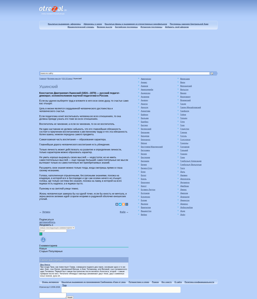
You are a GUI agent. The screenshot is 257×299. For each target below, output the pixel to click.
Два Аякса (45, 265)
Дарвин (183, 175)
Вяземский (185, 100)
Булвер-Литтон (148, 189)
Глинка (183, 132)
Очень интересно (50, 282)
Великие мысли (104, 27)
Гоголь (183, 136)
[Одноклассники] (123, 204)
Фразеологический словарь (81, 27)
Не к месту (167, 282)
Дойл (182, 214)
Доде (182, 211)
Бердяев (145, 136)
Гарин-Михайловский (190, 107)
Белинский (146, 129)
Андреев (145, 96)
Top (64, 285)
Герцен (183, 118)
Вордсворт (185, 96)
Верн (182, 82)
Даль (182, 171)
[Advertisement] (128, 50)
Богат (143, 175)
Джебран (184, 186)
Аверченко (146, 79)
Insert (70, 297)
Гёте (182, 121)
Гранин (183, 154)
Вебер (144, 214)
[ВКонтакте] (117, 204)
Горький (184, 150)
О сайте (178, 282)
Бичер (144, 164)
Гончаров (184, 146)
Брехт (143, 186)
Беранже (145, 132)
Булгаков (145, 193)
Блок (143, 171)
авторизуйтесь (47, 222)
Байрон (144, 114)
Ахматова (145, 111)
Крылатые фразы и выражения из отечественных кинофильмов (136, 24)
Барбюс (144, 121)
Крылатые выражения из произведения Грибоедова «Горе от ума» (94, 282)
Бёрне (144, 143)
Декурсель (185, 179)
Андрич (144, 100)
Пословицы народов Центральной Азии (189, 24)
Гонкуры (184, 143)
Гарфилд (184, 111)
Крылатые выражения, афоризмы (64, 24)
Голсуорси (185, 139)
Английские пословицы (126, 27)
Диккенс (184, 204)
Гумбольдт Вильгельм (191, 164)
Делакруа (184, 182)
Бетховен (145, 150)
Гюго (182, 168)
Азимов (144, 86)
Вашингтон (146, 211)
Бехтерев (145, 157)
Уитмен (46, 212)
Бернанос (145, 139)
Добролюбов (186, 207)
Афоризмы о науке (93, 24)
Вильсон (184, 89)
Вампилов (146, 207)
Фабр (123, 212)
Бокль (143, 179)
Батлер (144, 125)
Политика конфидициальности (199, 282)
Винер (183, 93)
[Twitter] (120, 204)
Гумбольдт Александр (191, 161)
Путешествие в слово (139, 282)
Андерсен (145, 93)
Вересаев (185, 79)
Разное (155, 282)
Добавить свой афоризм (177, 27)
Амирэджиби (147, 89)
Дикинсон (184, 200)
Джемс (183, 189)
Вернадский (186, 86)
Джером (184, 193)
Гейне (183, 114)
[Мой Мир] (126, 204)
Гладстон (184, 129)
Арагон (144, 104)
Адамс (144, 82)
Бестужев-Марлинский (152, 146)
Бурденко (145, 197)
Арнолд (144, 107)
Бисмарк (145, 161)
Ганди (183, 104)
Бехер (144, 154)
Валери (144, 204)
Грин (182, 157)
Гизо (182, 125)
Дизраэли (184, 197)
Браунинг (145, 182)
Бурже (144, 200)
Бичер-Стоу (146, 168)
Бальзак (145, 118)
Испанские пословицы (151, 27)
